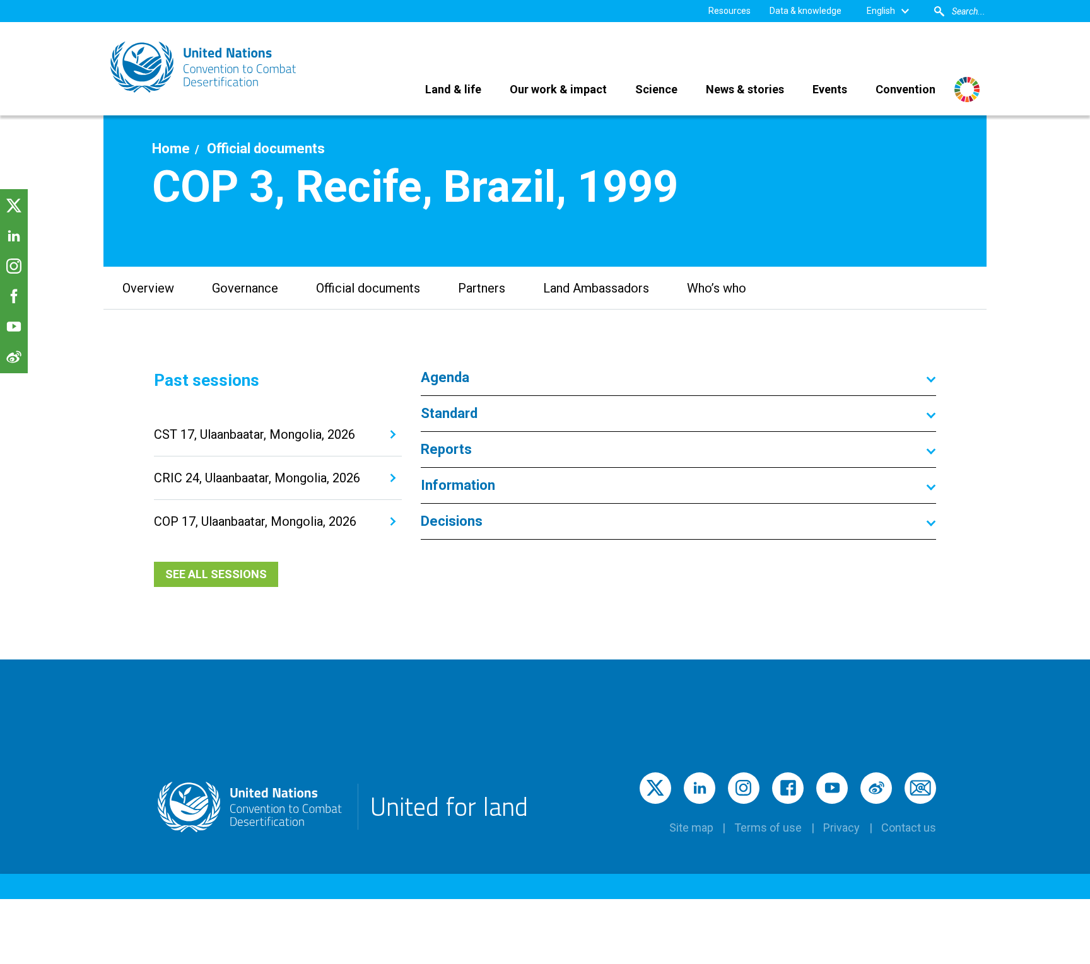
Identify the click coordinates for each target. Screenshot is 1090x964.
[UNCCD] (204, 67)
